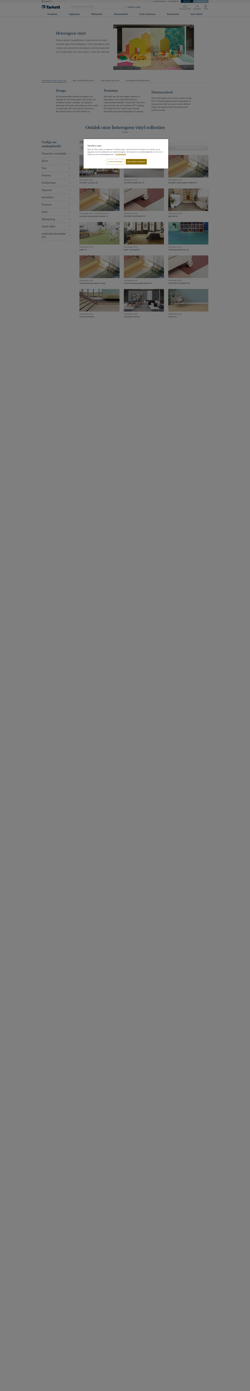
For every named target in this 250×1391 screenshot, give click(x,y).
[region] (126, 154)
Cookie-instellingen (115, 161)
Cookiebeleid (120, 154)
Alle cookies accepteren (136, 161)
